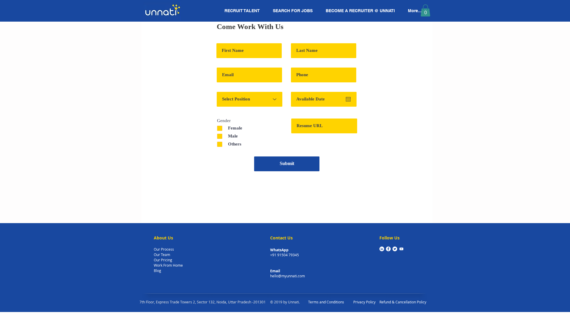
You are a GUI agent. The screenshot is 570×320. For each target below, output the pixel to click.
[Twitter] (394, 249)
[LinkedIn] (381, 249)
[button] (425, 10)
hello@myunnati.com (287, 275)
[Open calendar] (348, 99)
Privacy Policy (364, 302)
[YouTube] (401, 249)
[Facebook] (388, 249)
